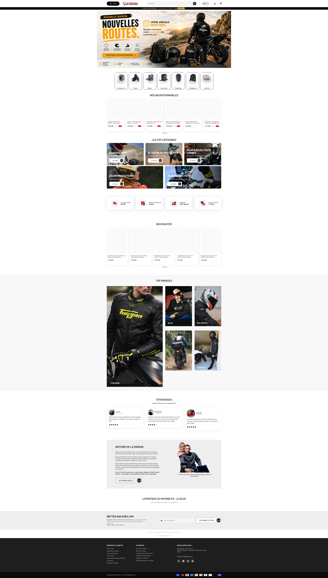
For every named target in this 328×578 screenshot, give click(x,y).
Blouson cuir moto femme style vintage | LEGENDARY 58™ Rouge (173, 122)
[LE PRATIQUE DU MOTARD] (121, 79)
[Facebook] (179, 561)
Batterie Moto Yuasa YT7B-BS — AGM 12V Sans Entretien (139, 256)
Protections (178, 88)
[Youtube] (192, 561)
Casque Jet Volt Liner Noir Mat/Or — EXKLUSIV (134, 122)
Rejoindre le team (206, 520)
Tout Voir (164, 267)
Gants (135, 88)
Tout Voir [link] (164, 133)
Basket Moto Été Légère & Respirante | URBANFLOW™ (212, 122)
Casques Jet (121, 88)
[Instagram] (183, 561)
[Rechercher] (171, 4)
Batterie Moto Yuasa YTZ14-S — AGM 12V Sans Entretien (162, 256)
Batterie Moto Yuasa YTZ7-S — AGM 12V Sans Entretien (186, 256)
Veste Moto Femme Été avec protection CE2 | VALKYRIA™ (154, 122)
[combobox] (169, 4)
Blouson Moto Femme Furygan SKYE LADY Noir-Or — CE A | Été (193, 122)
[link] (178, 306)
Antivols (206, 88)
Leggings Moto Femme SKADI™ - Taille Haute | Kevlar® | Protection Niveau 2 (115, 122)
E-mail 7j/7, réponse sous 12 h (185, 556)
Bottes (150, 88)
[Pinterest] (188, 561)
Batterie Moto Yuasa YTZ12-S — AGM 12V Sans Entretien (209, 256)
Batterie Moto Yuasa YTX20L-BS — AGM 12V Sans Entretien (117, 256)
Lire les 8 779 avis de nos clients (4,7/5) (164, 403)
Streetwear (192, 88)
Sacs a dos (164, 88)
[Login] (215, 4)
